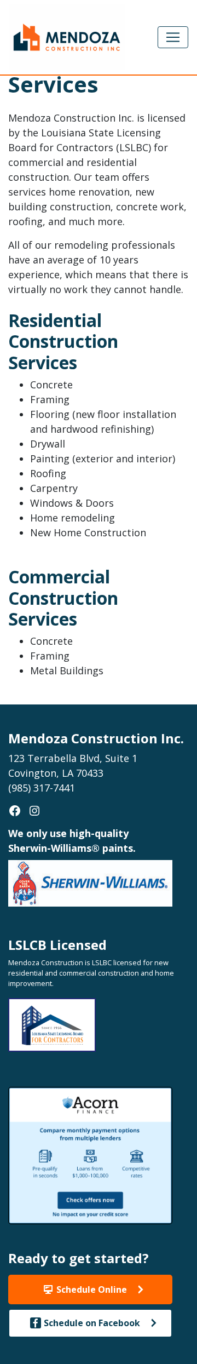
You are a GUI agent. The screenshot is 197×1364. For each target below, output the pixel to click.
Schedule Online (91, 1289)
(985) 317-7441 (41, 787)
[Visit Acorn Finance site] (90, 1154)
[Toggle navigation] (173, 37)
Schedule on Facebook (92, 1323)
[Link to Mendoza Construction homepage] (67, 36)
